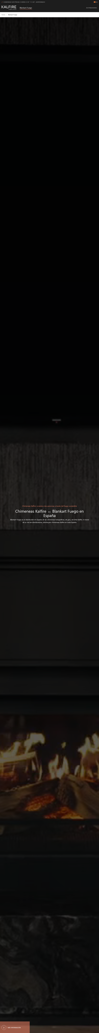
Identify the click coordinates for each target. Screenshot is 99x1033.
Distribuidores (91, 8)
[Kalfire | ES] (9, 8)
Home (3, 15)
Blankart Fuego (26, 8)
